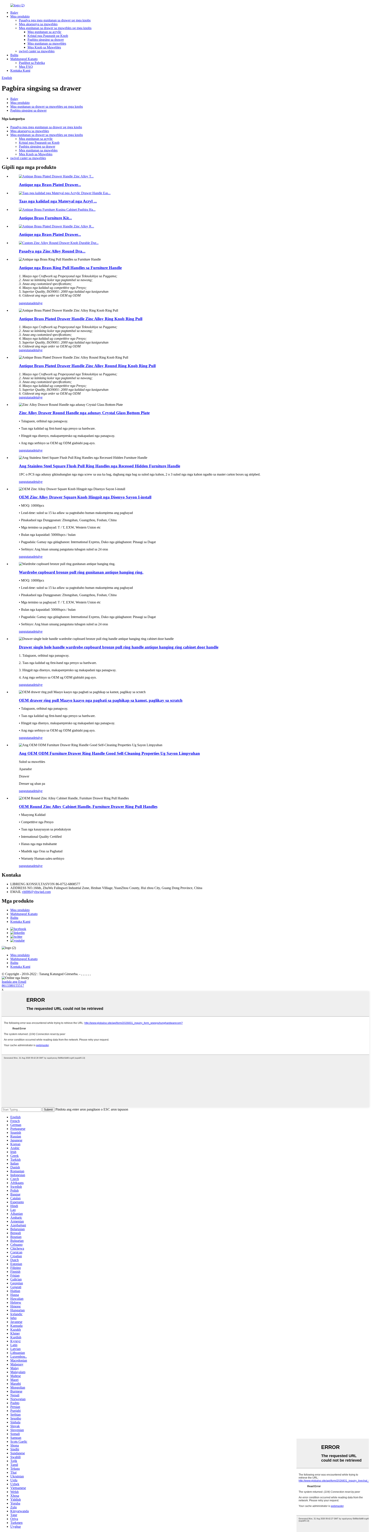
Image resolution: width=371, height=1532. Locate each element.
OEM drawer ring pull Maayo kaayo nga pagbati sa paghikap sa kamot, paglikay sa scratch (100, 700)
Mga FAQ (26, 66)
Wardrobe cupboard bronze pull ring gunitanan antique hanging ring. (81, 572)
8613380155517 (13, 985)
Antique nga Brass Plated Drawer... (50, 184)
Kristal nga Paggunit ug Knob (47, 36)
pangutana (26, 303)
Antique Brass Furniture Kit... (45, 218)
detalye (38, 303)
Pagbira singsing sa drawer (45, 39)
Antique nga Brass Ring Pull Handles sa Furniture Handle (70, 267)
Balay (14, 12)
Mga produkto (20, 16)
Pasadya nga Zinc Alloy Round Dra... (52, 251)
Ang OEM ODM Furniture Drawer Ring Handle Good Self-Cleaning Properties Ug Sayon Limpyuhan (109, 753)
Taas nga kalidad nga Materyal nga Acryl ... (58, 201)
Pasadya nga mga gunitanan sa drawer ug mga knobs (55, 20)
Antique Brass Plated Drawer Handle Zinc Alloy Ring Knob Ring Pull (80, 319)
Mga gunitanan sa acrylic (44, 32)
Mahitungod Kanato (24, 59)
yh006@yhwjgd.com (36, 892)
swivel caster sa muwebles (37, 51)
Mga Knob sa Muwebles (44, 47)
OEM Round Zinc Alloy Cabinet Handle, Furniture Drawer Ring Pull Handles (88, 806)
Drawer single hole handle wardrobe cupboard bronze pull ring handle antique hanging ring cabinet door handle (118, 647)
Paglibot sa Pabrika (32, 63)
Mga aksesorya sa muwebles (38, 24)
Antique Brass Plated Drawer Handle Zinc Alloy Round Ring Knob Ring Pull (87, 366)
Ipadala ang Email (14, 981)
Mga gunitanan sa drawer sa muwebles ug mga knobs (55, 28)
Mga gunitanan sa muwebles (46, 43)
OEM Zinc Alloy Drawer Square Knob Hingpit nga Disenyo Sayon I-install (85, 497)
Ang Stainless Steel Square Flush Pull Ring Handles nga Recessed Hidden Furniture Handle (99, 466)
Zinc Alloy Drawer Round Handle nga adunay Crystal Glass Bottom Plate (84, 413)
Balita (14, 55)
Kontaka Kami (20, 70)
